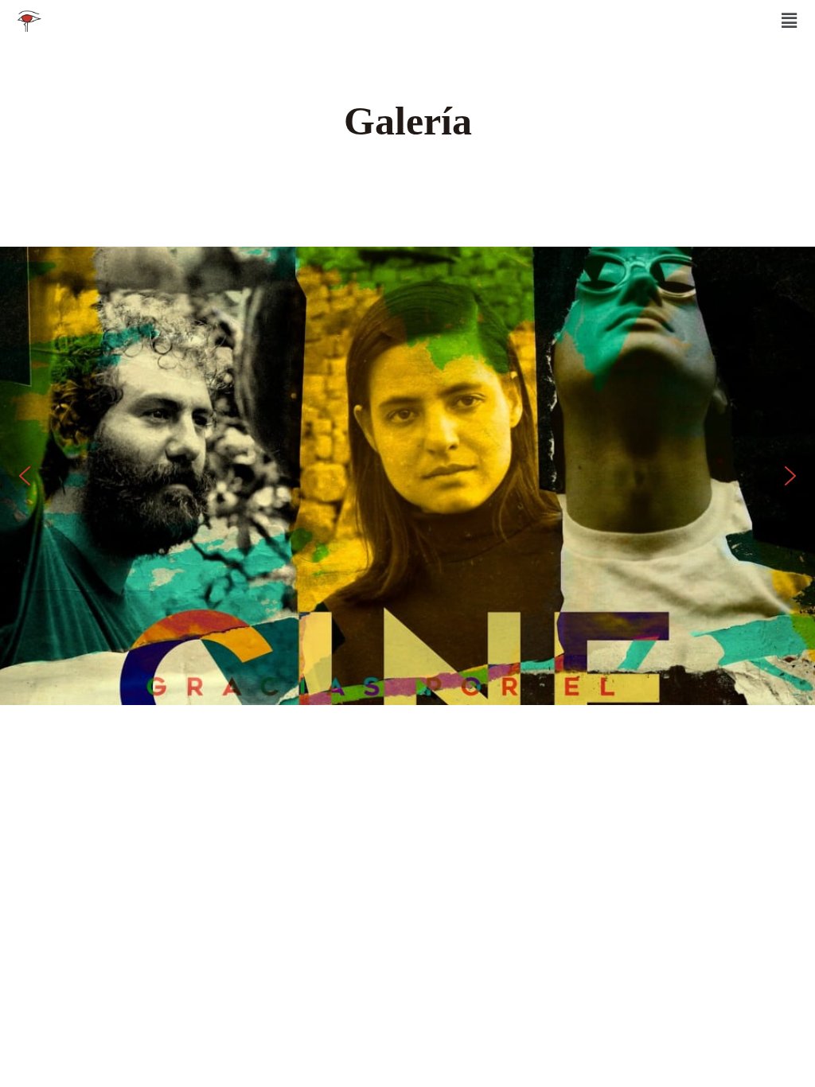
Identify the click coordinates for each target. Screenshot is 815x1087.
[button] (789, 21)
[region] (407, 476)
